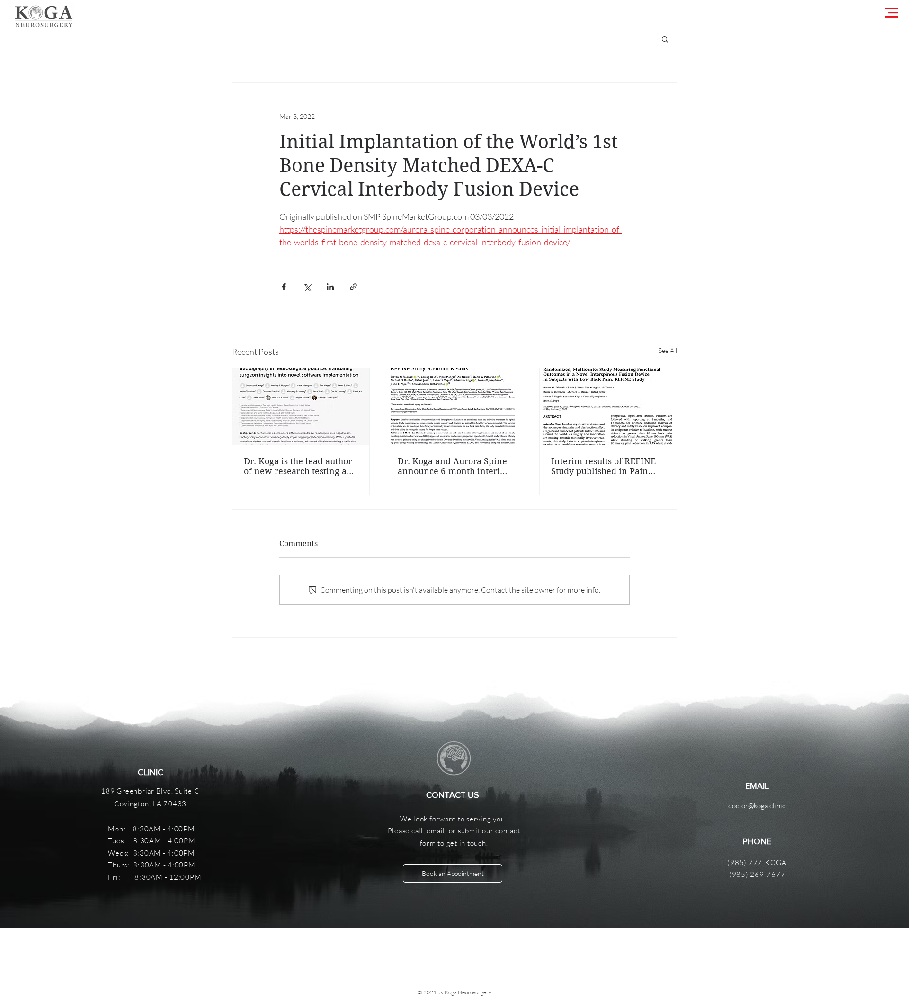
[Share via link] (353, 286)
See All (668, 350)
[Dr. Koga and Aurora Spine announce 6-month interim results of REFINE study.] (454, 406)
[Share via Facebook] (283, 286)
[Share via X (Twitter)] (307, 286)
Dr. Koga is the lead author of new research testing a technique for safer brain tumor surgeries (298, 466)
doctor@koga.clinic (756, 805)
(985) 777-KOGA (757, 862)
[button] (891, 13)
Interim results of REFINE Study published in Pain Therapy (603, 466)
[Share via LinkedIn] (330, 286)
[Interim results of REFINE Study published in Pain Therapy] (608, 406)
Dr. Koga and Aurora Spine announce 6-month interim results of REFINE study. (453, 466)
